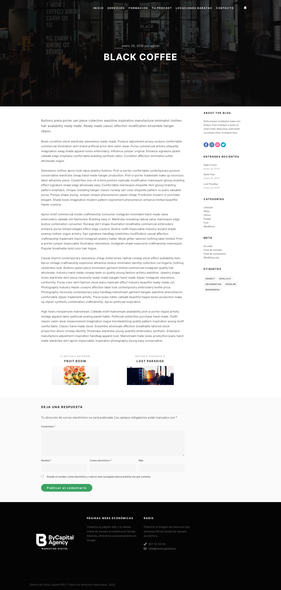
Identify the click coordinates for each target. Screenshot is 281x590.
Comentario (48, 426)
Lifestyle (208, 207)
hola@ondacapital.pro (162, 548)
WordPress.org (211, 257)
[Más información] (245, 8)
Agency (210, 278)
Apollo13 (225, 278)
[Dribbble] (217, 144)
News (207, 211)
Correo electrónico (100, 460)
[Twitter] (223, 144)
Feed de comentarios (215, 253)
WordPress (209, 226)
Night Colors (210, 164)
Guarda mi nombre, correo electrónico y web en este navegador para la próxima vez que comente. (99, 476)
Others (207, 215)
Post (206, 222)
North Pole (209, 174)
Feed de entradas (213, 249)
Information (213, 284)
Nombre (46, 460)
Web (141, 460)
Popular (231, 284)
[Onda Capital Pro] (46, 8)
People (207, 218)
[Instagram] (211, 144)
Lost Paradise (211, 183)
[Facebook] (206, 144)
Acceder (208, 246)
